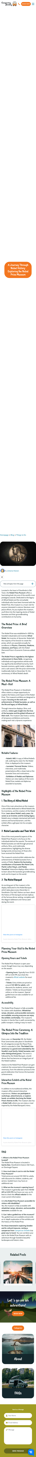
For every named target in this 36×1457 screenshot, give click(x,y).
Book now (26, 4)
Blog (12, 535)
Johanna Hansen (13, 571)
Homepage (4, 535)
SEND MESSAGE (18, 1451)
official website (19, 977)
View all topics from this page (13, 584)
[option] (18, 1272)
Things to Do (21, 535)
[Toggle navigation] (33, 4)
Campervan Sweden (22, 1230)
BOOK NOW (18, 1314)
